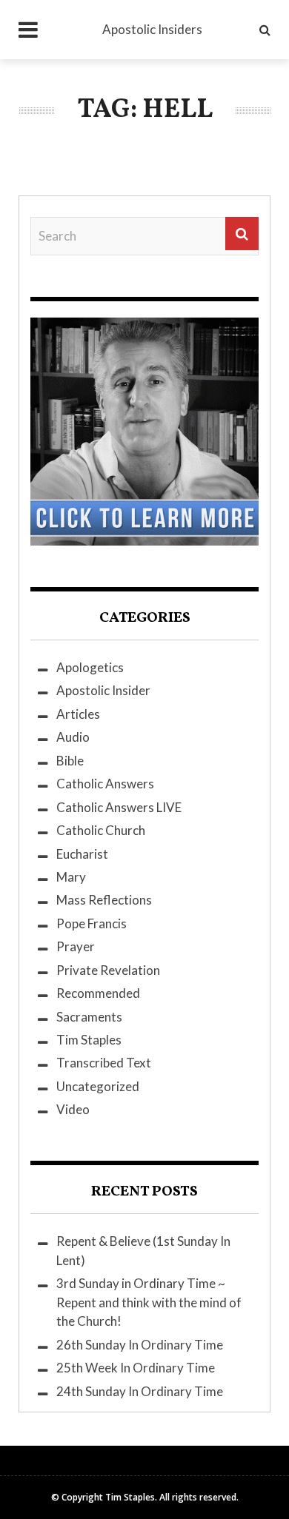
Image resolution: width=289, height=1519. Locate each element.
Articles (78, 714)
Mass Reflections (104, 900)
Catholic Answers (105, 783)
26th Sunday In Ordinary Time (139, 1344)
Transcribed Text (103, 1062)
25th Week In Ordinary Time (135, 1367)
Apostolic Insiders (152, 29)
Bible (70, 760)
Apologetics (90, 667)
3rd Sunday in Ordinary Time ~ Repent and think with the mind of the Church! (149, 1302)
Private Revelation (108, 970)
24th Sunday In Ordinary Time (139, 1391)
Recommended (98, 993)
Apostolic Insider (103, 690)
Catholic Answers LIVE (119, 807)
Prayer (75, 946)
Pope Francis (91, 923)
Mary (71, 877)
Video (73, 1109)
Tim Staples (89, 1039)
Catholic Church (100, 830)
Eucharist (82, 854)
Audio (73, 737)
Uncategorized (97, 1086)
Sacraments (89, 1017)
